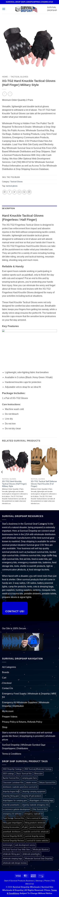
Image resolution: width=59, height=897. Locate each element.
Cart (4, 678)
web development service (25, 845)
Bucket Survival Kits (11, 778)
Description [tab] (8, 208)
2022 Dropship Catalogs (12, 769)
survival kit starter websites (38, 841)
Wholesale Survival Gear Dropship (38, 858)
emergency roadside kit (33, 814)
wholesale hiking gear (11, 854)
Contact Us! (14, 611)
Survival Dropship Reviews (13, 841)
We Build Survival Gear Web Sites (16, 850)
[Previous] (2, 477)
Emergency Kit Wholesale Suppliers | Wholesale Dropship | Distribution (25, 704)
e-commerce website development (16, 809)
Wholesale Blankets (41, 850)
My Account (7, 711)
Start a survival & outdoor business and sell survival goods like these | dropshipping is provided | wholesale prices (28, 736)
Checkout (6, 683)
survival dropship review (34, 836)
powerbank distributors (12, 832)
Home (5, 77)
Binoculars (38, 774)
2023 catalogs (8, 774)
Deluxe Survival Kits (47, 783)
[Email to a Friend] (19, 192)
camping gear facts (29, 778)
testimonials (7, 845)
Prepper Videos (9, 716)
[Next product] (4, 94)
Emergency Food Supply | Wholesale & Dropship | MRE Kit (29, 695)
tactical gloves (12, 186)
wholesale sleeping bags (12, 858)
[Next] (56, 477)
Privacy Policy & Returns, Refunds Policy (22, 722)
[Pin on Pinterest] (24, 192)
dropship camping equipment (34, 791)
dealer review (31, 783)
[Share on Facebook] (9, 192)
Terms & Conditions (11, 754)
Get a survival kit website (37, 818)
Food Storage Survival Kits (13, 818)
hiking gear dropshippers (12, 823)
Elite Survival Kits (40, 809)
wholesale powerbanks (31, 854)
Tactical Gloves (19, 77)
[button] (3, 9)
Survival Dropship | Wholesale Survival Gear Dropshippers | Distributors (23, 747)
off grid (24, 827)
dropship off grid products (31, 796)
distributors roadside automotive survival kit (20, 787)
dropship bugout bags (11, 791)
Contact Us (7, 688)
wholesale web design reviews (15, 863)
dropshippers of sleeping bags (41, 800)
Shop (4, 727)
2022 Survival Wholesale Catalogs (38, 769)
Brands (5, 672)
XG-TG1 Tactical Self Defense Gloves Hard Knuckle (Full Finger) (44, 483)
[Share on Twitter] (14, 192)
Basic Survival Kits (24, 774)
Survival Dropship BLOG (12, 836)
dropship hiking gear (11, 796)
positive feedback (37, 827)
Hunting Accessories (11, 827)
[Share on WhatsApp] (4, 192)
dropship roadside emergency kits (35, 805)
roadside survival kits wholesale (36, 832)
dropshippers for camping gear (15, 800)
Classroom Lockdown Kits (13, 783)
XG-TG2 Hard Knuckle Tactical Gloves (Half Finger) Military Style (14, 483)
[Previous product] (10, 94)
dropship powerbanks (11, 805)
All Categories (9, 667)
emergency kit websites (12, 814)
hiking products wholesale (35, 823)
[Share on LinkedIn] (29, 192)
